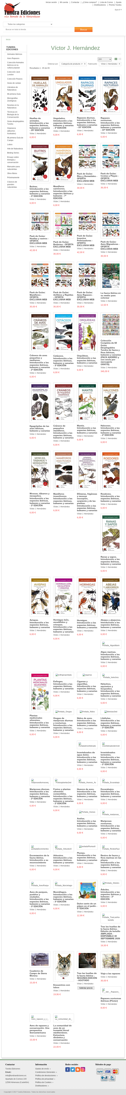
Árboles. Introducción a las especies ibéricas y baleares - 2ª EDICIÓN (111, 894)
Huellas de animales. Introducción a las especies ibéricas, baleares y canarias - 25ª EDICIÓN (40, 124)
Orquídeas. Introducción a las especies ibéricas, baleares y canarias (87, 359)
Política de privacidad (44, 1079)
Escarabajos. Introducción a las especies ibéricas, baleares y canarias (111, 793)
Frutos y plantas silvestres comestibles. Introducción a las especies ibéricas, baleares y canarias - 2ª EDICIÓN (63, 796)
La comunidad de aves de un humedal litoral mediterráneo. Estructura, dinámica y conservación (62, 1032)
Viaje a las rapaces (110, 973)
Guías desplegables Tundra (15, 122)
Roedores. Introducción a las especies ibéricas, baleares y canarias (111, 497)
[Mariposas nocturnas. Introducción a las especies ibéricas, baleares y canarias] (111, 813)
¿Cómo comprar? (89, 2)
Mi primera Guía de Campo (15, 139)
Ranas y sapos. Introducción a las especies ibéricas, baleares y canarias (111, 560)
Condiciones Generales (45, 1072)
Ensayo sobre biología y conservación (13, 159)
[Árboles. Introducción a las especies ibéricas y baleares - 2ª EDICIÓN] (111, 883)
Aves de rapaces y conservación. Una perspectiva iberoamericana (39, 1029)
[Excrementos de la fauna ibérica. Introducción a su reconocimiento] (40, 847)
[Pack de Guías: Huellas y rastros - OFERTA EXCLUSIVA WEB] (40, 222)
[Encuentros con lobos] (63, 966)
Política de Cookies (43, 1082)
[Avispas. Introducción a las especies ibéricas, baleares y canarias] (40, 597)
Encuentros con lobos (61, 986)
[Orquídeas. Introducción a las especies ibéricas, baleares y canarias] (87, 332)
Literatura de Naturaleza (12, 88)
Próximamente (13, 177)
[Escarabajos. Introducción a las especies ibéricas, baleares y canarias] (111, 781)
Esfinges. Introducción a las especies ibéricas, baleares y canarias (63, 685)
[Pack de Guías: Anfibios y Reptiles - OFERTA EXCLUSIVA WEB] (63, 275)
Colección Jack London (13, 73)
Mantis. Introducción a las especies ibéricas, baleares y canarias (87, 429)
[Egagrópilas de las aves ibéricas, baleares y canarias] (40, 402)
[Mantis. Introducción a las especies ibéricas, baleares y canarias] (87, 402)
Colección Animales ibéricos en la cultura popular (15, 65)
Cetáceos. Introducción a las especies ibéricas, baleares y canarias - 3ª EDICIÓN (63, 361)
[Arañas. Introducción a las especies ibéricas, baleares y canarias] (87, 812)
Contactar (75, 2)
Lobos (9, 144)
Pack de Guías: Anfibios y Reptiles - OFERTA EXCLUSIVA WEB (63, 296)
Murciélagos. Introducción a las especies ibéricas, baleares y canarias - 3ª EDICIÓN (63, 897)
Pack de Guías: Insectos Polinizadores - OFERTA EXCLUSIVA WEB (85, 241)
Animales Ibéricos (14, 54)
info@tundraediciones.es (15, 1075)
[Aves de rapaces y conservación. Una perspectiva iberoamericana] (40, 1018)
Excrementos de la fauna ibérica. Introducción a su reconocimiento (39, 859)
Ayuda (118, 2)
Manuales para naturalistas (13, 167)
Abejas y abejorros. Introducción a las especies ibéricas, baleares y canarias (111, 623)
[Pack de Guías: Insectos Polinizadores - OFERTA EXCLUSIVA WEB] (87, 221)
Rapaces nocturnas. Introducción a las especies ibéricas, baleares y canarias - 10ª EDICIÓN (111, 124)
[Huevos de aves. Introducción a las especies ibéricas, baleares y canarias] (87, 781)
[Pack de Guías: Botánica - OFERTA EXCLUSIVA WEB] (63, 225)
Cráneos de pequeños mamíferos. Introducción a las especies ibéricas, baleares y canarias (63, 432)
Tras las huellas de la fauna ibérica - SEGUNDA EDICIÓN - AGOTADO (87, 977)
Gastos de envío (42, 1069)
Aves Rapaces (13, 58)
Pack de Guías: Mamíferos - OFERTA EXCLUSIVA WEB (38, 296)
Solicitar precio (86, 988)
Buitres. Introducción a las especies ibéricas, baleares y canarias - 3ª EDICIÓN (40, 191)
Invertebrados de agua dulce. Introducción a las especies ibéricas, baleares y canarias (87, 757)
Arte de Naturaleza (15, 149)
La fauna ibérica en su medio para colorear (111, 295)
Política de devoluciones (45, 1075)
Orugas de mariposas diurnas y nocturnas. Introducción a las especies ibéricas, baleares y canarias (63, 724)
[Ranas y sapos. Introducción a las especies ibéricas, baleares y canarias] (111, 533)
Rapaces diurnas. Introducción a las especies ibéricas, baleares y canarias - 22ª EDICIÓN (87, 123)
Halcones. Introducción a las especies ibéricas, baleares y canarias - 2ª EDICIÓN (111, 430)
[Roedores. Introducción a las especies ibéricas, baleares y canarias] (111, 470)
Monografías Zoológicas (12, 99)
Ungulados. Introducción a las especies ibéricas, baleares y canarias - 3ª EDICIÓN (63, 123)
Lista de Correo (106, 2)
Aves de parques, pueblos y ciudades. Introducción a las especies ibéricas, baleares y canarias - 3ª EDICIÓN (40, 899)
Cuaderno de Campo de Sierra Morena (38, 973)
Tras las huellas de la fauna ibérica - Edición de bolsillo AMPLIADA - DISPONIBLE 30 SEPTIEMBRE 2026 (110, 932)
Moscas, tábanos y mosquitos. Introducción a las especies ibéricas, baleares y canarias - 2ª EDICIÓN (40, 499)
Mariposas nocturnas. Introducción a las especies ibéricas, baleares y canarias (111, 826)
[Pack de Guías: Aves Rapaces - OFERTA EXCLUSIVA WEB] (87, 275)
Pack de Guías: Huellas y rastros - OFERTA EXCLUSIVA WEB (39, 239)
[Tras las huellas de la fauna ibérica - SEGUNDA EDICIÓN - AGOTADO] (87, 960)
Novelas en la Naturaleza (13, 106)
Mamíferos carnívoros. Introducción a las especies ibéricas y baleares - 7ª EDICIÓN (63, 192)
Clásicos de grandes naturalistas (12, 184)
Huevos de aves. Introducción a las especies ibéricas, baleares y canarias (87, 793)
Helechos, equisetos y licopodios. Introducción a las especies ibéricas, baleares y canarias (111, 690)
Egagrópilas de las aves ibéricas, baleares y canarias (40, 428)
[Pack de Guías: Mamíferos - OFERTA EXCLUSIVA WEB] (40, 275)
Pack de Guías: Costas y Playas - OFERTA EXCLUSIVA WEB (110, 177)
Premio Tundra (115, 5)
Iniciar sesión (51, 2)
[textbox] (39, 29)
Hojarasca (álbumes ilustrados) (11, 130)
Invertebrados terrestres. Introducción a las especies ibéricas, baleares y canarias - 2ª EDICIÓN (111, 758)
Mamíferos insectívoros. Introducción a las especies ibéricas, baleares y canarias (63, 499)
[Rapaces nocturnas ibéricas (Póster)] (111, 991)
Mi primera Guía (14, 94)
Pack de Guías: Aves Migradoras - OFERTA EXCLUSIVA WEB (110, 245)
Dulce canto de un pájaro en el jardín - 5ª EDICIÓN (87, 906)
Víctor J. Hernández (38, 133)
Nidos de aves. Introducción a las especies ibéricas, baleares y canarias (87, 722)
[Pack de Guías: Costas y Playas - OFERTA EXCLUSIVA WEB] (111, 156)
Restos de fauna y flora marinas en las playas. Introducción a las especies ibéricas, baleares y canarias (111, 861)
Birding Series (13, 153)
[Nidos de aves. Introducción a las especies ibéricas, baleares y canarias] (87, 711)
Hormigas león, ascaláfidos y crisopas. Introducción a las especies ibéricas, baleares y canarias (63, 626)
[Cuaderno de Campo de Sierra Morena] (40, 959)
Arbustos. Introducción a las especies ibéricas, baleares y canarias (63, 859)
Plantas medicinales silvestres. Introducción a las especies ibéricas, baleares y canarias (40, 721)
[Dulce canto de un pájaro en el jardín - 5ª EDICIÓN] (87, 890)
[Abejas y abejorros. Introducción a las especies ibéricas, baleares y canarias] (111, 597)
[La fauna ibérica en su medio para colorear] (111, 275)
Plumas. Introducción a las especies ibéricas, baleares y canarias (87, 856)
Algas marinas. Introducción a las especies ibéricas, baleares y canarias (111, 655)
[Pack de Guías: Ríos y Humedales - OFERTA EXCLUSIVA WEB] (87, 156)
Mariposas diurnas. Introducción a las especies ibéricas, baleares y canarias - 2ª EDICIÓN (40, 794)
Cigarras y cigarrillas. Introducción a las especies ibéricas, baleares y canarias (87, 686)
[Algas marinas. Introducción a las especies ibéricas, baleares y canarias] (111, 644)
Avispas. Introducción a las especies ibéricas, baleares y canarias (40, 623)
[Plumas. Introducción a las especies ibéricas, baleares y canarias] (87, 846)
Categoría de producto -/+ (72, 64)
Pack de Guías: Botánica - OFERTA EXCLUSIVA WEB (63, 244)
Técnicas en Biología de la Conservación (13, 114)
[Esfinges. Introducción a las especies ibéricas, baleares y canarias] (64, 675)
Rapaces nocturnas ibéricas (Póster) (111, 999)
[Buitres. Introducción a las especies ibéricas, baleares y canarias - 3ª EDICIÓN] (40, 163)
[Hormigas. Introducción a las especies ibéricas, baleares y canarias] (87, 597)
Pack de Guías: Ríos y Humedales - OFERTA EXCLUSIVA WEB (87, 177)
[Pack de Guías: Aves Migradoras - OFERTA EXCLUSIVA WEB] (111, 225)
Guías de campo (14, 83)
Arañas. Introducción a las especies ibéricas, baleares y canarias (87, 822)
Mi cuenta (64, 2)
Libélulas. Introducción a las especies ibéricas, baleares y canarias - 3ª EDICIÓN (111, 723)
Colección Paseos (14, 79)
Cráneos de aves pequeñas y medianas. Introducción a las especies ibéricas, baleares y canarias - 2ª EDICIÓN (40, 362)
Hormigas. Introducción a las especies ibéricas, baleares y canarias (87, 624)
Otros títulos (12, 173)
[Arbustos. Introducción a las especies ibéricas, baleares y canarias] (63, 847)
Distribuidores (100, 5)
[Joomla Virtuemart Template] (67, 1069)
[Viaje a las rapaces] (111, 961)
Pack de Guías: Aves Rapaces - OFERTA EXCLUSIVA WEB (85, 296)
